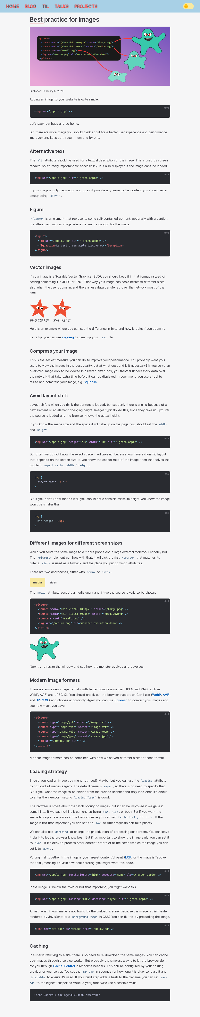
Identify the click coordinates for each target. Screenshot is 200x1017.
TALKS (62, 6)
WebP (156, 695)
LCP (128, 857)
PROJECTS (86, 6)
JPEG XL (42, 700)
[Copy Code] (164, 111)
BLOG (31, 6)
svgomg (68, 337)
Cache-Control (64, 966)
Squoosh (90, 382)
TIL (45, 6)
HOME (12, 6)
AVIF (166, 695)
